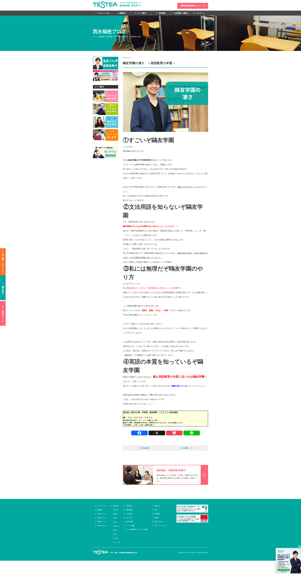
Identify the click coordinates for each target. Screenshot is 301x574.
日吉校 (115, 522)
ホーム (95, 36)
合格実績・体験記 (181, 13)
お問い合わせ (158, 521)
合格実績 (129, 506)
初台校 (115, 534)
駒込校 (115, 518)
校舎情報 (162, 13)
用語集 (156, 518)
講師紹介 (122, 13)
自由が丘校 (116, 526)
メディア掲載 (130, 525)
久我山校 (115, 509)
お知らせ (157, 506)
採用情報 (157, 514)
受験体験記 (129, 510)
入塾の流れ (129, 514)
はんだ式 (129, 518)
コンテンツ (200, 13)
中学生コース (101, 518)
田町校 (115, 530)
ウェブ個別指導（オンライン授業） (137, 529)
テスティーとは (103, 13)
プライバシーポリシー (161, 525)
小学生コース (101, 514)
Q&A (155, 510)
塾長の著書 (129, 521)
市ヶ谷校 (115, 538)
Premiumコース (102, 525)
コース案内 (142, 13)
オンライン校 (116, 542)
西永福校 (102, 36)
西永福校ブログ (111, 36)
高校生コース (101, 521)
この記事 (147, 355)
